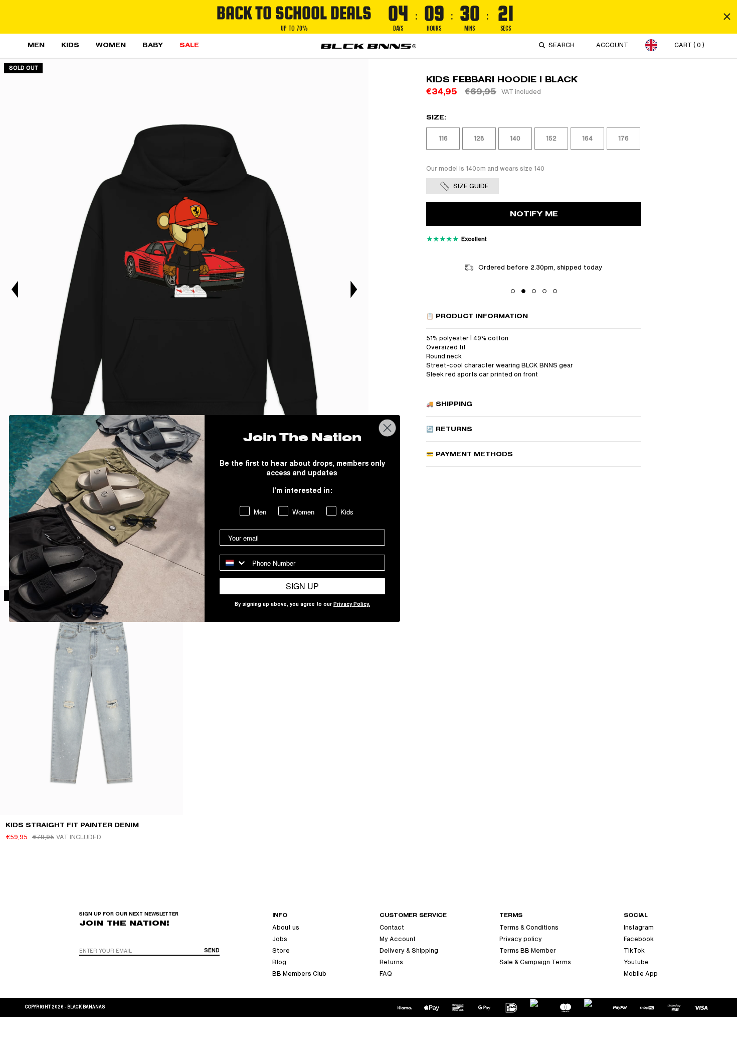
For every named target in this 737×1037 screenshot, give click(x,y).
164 (587, 138)
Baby (152, 45)
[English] (651, 45)
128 (479, 138)
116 (443, 138)
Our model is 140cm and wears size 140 (485, 168)
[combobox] (563, 45)
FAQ (386, 973)
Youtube (636, 962)
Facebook (639, 939)
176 (623, 138)
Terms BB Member (527, 950)
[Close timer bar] (727, 17)
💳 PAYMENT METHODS (469, 454)
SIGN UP (302, 586)
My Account (398, 939)
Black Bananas (86, 1007)
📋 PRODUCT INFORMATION (477, 316)
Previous (15, 289)
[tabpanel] (184, 289)
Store (281, 950)
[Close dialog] (387, 428)
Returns (391, 962)
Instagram (639, 927)
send (212, 950)
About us (285, 927)
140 (515, 138)
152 (551, 138)
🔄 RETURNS (449, 429)
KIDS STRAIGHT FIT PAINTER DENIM (72, 825)
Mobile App (641, 973)
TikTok (634, 950)
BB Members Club (299, 973)
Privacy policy (520, 939)
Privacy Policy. (351, 604)
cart (689, 45)
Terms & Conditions (529, 927)
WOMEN (111, 45)
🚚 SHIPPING (449, 404)
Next (353, 289)
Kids (70, 45)
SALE (189, 45)
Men (36, 45)
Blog (279, 962)
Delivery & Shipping (409, 950)
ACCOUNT (612, 45)
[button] (513, 291)
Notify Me (534, 214)
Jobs (279, 939)
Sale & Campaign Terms (535, 962)
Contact (392, 927)
